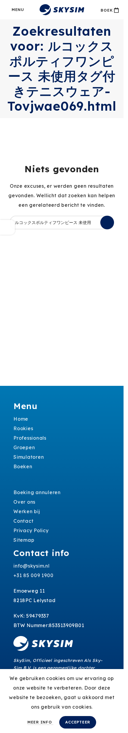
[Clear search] (95, 222)
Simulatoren (28, 457)
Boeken (22, 466)
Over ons (24, 502)
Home (20, 419)
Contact (23, 521)
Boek (107, 10)
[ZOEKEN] (107, 222)
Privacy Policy (31, 530)
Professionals (29, 438)
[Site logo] (62, 9)
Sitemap (23, 540)
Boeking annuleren (37, 492)
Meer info (40, 722)
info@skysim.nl (31, 566)
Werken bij (26, 511)
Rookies (23, 428)
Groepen (24, 447)
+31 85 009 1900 (33, 575)
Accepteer (77, 722)
